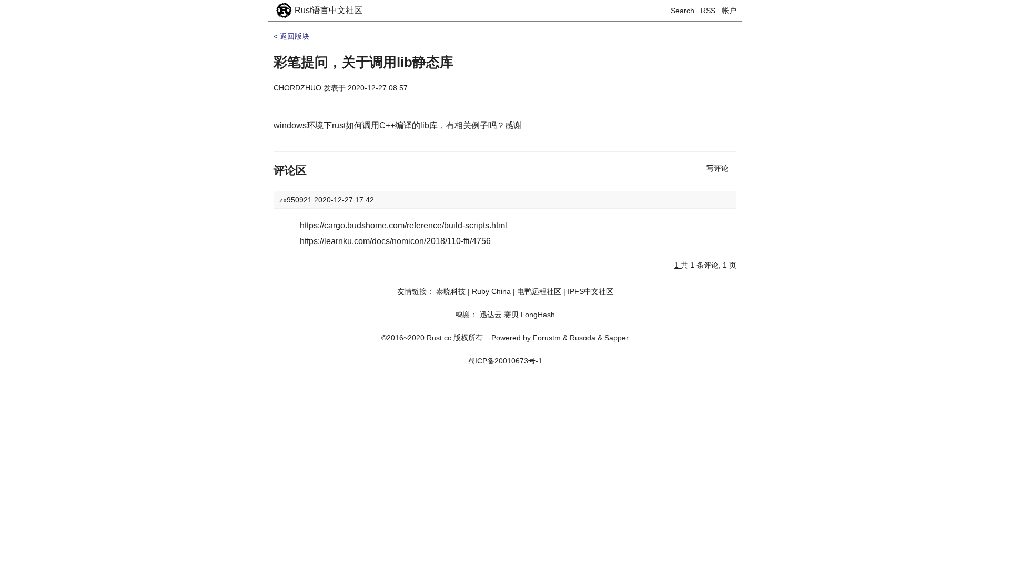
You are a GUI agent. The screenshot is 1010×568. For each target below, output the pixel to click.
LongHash (538, 314)
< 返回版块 (291, 36)
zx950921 (296, 200)
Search (682, 10)
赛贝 (511, 314)
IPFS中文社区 (590, 291)
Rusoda (582, 337)
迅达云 (491, 314)
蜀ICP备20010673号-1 (505, 361)
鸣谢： (467, 314)
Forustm (547, 337)
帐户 (729, 10)
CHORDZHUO (297, 88)
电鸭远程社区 (539, 291)
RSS (708, 10)
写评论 (717, 168)
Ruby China (491, 291)
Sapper (616, 337)
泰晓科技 (451, 291)
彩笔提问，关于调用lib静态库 (363, 62)
